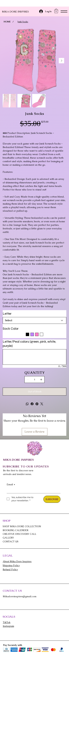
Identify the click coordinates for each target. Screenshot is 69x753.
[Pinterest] (37, 404)
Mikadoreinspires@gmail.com (19, 596)
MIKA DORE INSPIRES (15, 11)
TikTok (6, 622)
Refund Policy (10, 569)
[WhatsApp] (27, 404)
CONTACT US (10, 541)
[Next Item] (61, 60)
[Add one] (41, 379)
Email (11, 484)
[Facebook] (32, 404)
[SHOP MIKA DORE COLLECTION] (60, 526)
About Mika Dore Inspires (17, 561)
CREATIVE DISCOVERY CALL (19, 533)
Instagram (8, 626)
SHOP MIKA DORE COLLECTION (22, 526)
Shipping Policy (11, 565)
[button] (56, 11)
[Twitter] (42, 404)
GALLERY (8, 537)
